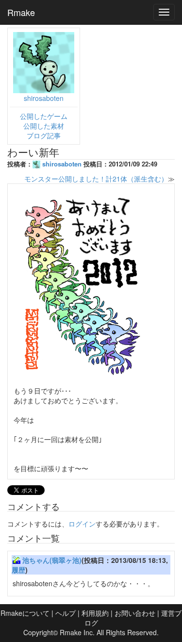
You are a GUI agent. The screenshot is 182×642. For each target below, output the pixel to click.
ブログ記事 (44, 135)
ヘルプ (65, 613)
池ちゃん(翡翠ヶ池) (52, 560)
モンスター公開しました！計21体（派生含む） (96, 178)
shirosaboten (44, 98)
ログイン (82, 523)
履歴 (18, 570)
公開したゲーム (43, 116)
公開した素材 (43, 126)
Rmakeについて (25, 613)
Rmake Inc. (77, 632)
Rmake (21, 12)
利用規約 (95, 613)
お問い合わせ (135, 613)
